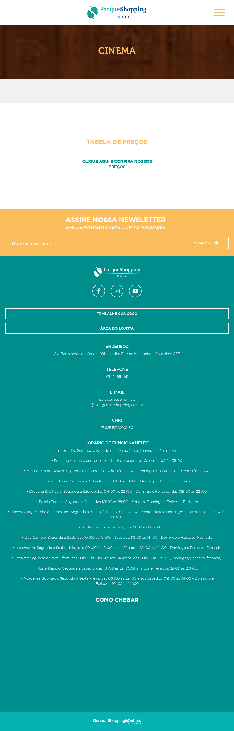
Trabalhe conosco (117, 314)
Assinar (202, 243)
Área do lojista (117, 328)
